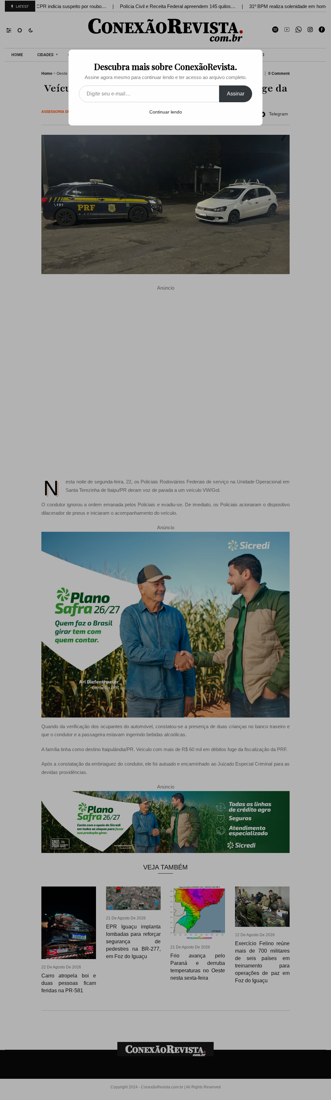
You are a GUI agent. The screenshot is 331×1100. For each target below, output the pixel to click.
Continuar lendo (165, 111)
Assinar (235, 93)
